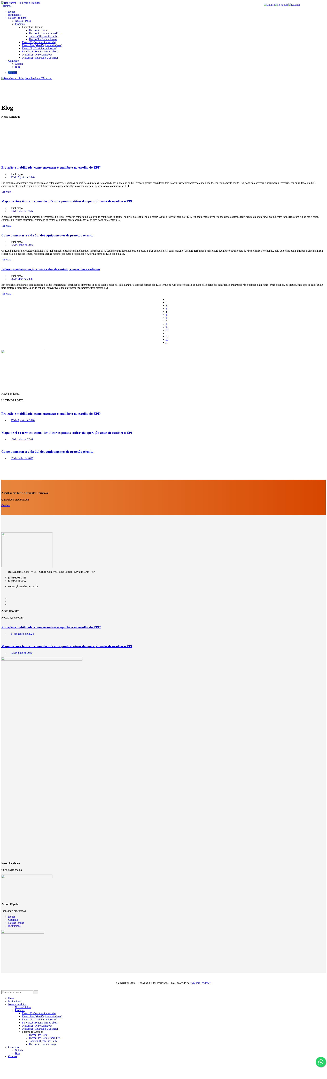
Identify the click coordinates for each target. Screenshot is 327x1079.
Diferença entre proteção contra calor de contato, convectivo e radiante (50, 269)
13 (167, 336)
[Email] (9, 601)
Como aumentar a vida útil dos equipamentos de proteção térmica (47, 235)
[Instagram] (9, 604)
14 (167, 339)
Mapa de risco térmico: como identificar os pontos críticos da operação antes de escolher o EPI (66, 201)
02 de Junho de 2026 (22, 244)
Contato (12, 72)
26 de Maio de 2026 (22, 278)
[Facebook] (9, 598)
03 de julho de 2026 (21, 652)
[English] (269, 4)
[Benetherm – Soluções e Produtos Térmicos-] (21, 5)
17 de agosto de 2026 (22, 633)
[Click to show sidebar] (2, 348)
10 (167, 330)
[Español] (294, 4)
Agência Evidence (201, 982)
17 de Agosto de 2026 (23, 177)
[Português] (281, 4)
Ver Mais (6, 191)
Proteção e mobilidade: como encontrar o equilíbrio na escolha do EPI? (51, 167)
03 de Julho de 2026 (22, 211)
